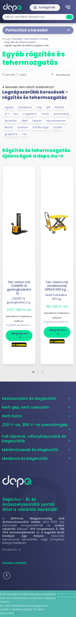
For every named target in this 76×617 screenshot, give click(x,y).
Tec (24, 134)
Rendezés (60, 75)
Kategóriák (44, 7)
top (39, 107)
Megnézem (19, 335)
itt (16, 613)
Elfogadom (66, 595)
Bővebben (11, 550)
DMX (24, 121)
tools (45, 114)
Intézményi (61, 114)
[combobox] (34, 17)
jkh (48, 107)
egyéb (9, 107)
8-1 (6, 114)
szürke (57, 127)
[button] (33, 372)
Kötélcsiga (41, 127)
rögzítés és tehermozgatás (23, 325)
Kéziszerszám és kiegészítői (29, 398)
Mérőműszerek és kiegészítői (30, 449)
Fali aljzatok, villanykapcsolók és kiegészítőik (34, 439)
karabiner (25, 107)
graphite (10, 134)
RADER (59, 107)
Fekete (37, 121)
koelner (23, 127)
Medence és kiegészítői (25, 458)
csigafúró (30, 114)
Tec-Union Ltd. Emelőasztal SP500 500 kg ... (57, 286)
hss (15, 114)
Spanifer (10, 121)
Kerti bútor (12, 416)
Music (8, 127)
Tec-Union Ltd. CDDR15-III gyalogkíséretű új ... (19, 288)
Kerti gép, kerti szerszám (25, 407)
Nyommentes (56, 121)
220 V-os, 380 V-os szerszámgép (35, 424)
